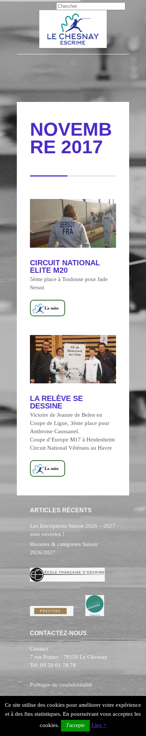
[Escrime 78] (73, 46)
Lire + (99, 725)
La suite (52, 308)
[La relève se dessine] (73, 359)
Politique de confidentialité (61, 685)
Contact (39, 649)
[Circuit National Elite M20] (73, 223)
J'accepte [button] (75, 725)
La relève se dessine (56, 402)
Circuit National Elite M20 (65, 266)
